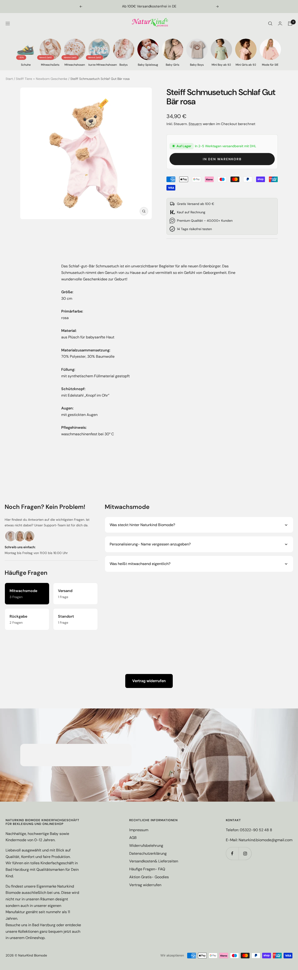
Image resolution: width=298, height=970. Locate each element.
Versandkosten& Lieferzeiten (153, 861)
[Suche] (270, 23)
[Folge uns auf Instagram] (245, 853)
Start (9, 79)
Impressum (138, 829)
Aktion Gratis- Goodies (149, 877)
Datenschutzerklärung (148, 853)
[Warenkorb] (290, 23)
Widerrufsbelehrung (146, 845)
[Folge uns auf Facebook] (232, 853)
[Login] (280, 23)
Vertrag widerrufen (149, 680)
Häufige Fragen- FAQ (147, 869)
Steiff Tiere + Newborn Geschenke (41, 79)
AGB (133, 837)
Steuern (195, 124)
